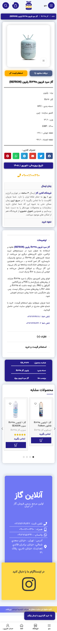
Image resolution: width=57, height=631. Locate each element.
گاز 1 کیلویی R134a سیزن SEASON (17, 424)
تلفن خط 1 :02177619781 (38, 316)
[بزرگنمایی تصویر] (43, 60)
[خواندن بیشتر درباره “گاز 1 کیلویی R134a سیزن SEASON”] (16, 445)
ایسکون (48, 430)
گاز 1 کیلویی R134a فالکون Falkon (42, 424)
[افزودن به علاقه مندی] (35, 403)
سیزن (23, 430)
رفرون (27, 370)
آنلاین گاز (28, 495)
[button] (49, 156)
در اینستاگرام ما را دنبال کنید (28, 571)
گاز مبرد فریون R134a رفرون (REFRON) (32, 247)
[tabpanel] (28, 204)
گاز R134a (44, 16)
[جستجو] (6, 5)
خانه (53, 16)
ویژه (15, 378)
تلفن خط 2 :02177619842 (38, 323)
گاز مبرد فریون (23, 378)
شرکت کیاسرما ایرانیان (20, 609)
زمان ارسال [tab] (46, 186)
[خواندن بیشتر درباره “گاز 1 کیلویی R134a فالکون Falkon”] (41, 440)
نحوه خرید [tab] (46, 222)
